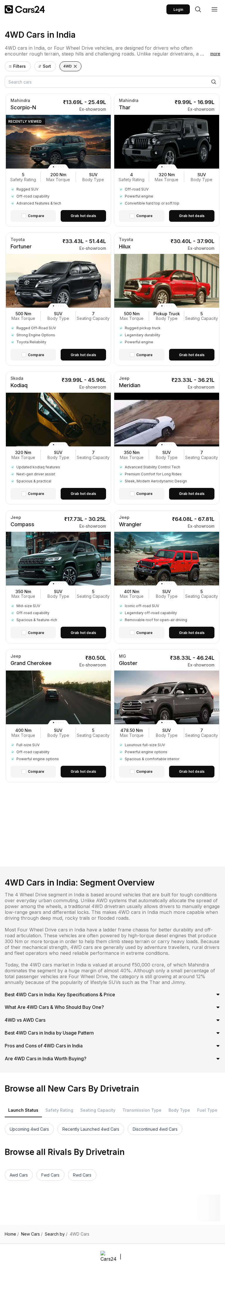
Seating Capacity (97, 1110)
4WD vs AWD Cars (25, 1020)
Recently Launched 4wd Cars (90, 1129)
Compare (36, 216)
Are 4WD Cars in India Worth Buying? (45, 1058)
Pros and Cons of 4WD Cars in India (44, 1046)
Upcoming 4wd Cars (29, 1129)
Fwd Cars (50, 1174)
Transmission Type (141, 1110)
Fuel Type (207, 1110)
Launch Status (23, 1110)
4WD (67, 66)
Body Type (179, 1110)
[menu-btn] (214, 9)
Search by (56, 1234)
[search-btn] (198, 9)
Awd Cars (19, 1174)
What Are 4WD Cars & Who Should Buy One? (54, 1007)
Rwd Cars (82, 1174)
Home (12, 1234)
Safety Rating (59, 1110)
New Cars (31, 1234)
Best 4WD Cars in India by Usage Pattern (49, 1033)
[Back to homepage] (25, 9)
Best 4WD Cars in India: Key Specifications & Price (60, 994)
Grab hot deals (83, 216)
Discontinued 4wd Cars (155, 1129)
